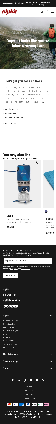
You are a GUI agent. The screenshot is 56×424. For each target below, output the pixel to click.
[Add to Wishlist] (38, 162)
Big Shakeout (9, 294)
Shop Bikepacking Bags (13, 117)
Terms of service (10, 344)
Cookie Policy (28, 394)
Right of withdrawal (28, 398)
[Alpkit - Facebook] (13, 380)
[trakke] (19, 3)
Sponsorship (8, 340)
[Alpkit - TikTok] (25, 380)
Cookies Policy (25, 269)
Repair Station (9, 327)
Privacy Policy (14, 269)
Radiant (50, 218)
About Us (7, 334)
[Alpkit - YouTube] (30, 380)
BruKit (10, 215)
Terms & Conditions (28, 386)
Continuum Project (11, 330)
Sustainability (9, 324)
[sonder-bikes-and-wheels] (8, 3)
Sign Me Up (10, 275)
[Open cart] (47, 12)
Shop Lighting (9, 123)
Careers (6, 337)
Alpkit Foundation (11, 300)
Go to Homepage (10, 109)
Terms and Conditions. (44, 266)
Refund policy (8, 347)
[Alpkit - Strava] (42, 380)
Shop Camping (9, 113)
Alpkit (6, 289)
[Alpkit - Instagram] (19, 380)
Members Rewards (10, 321)
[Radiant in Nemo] (46, 211)
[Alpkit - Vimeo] (36, 380)
